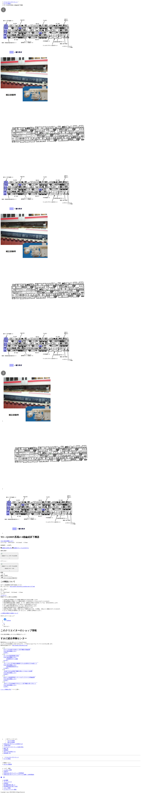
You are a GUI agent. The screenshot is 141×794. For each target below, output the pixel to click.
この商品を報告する (6, 613)
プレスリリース (8, 781)
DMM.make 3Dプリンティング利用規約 (14, 773)
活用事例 (6, 750)
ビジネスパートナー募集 (10, 789)
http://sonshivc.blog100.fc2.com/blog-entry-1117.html (22, 586)
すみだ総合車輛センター (7, 541)
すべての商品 (7, 3)
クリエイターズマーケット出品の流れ (14, 747)
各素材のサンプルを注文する (21, 548)
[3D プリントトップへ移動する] (70, 736)
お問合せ (6, 771)
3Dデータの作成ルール (10, 751)
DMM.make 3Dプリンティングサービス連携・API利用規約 (19, 774)
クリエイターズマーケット (11, 2)
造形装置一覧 (7, 753)
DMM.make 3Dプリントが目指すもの (13, 743)
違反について (14, 613)
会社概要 (6, 780)
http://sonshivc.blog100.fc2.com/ (19, 645)
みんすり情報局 (8, 764)
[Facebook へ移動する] (1, 777)
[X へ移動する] (2, 777)
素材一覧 (6, 748)
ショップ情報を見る (6, 689)
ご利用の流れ (7, 745)
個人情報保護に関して (9, 784)
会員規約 (6, 783)
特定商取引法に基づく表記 (11, 786)
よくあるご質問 (8, 770)
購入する (15, 578)
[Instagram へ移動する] (4, 777)
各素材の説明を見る (7, 548)
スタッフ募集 (7, 788)
